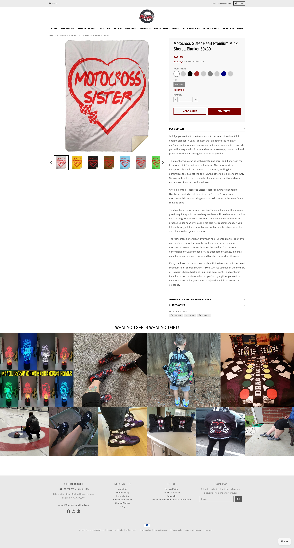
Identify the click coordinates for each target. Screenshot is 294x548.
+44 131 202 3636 (67, 489)
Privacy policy (145, 530)
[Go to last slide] (51, 163)
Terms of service (160, 530)
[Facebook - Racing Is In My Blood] (68, 511)
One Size (179, 84)
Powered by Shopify (115, 530)
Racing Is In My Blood (95, 530)
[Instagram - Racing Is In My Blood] (73, 511)
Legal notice (209, 530)
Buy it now (224, 111)
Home (51, 35)
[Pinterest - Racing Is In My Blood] (78, 511)
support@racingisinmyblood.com (73, 505)
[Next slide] (163, 163)
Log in (213, 3)
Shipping (177, 61)
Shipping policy (176, 530)
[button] (61, 162)
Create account (225, 3)
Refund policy (131, 530)
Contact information (193, 530)
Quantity (177, 95)
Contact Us (83, 489)
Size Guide (178, 90)
